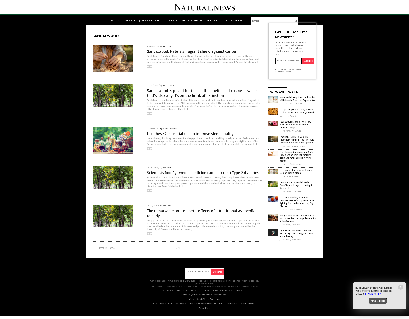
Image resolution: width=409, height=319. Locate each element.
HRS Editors (296, 176)
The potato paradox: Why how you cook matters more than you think (297, 111)
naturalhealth (234, 21)
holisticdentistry (192, 21)
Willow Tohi (296, 131)
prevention (131, 21)
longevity (171, 21)
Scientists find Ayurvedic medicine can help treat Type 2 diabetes (203, 173)
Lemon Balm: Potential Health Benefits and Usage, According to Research (296, 185)
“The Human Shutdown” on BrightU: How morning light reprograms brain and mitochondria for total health (298, 156)
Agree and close (378, 301)
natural (115, 21)
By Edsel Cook (165, 168)
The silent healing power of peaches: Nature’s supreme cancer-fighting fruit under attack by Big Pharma (298, 202)
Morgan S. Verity (298, 146)
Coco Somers (296, 104)
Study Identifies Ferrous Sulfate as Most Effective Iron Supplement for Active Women (298, 218)
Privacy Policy (204, 308)
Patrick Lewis (296, 210)
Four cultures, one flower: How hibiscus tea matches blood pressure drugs (295, 125)
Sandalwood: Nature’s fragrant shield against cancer (192, 51)
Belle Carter (296, 164)
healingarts (214, 21)
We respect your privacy (188, 286)
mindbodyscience (151, 21)
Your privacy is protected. (285, 69)
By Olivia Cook (165, 46)
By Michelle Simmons (168, 129)
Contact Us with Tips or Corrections (204, 299)
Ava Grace (295, 116)
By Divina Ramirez (167, 86)
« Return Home (106, 247)
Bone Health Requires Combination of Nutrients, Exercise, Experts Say (297, 99)
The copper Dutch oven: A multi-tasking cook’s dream (296, 171)
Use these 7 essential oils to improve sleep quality (190, 134)
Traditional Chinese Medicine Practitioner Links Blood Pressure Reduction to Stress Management (297, 140)
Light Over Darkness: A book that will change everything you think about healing (296, 233)
